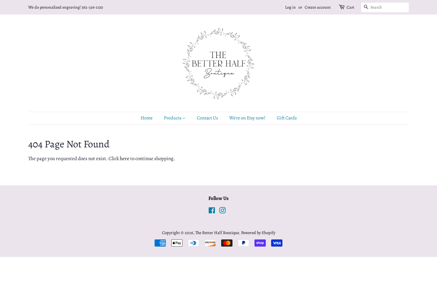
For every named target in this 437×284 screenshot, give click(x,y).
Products (173, 118)
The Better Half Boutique (217, 233)
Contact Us (207, 118)
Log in (290, 7)
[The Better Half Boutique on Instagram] (222, 211)
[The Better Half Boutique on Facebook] (211, 211)
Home (147, 118)
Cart (350, 7)
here (124, 158)
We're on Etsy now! (247, 118)
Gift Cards (287, 118)
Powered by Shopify (258, 233)
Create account (318, 7)
